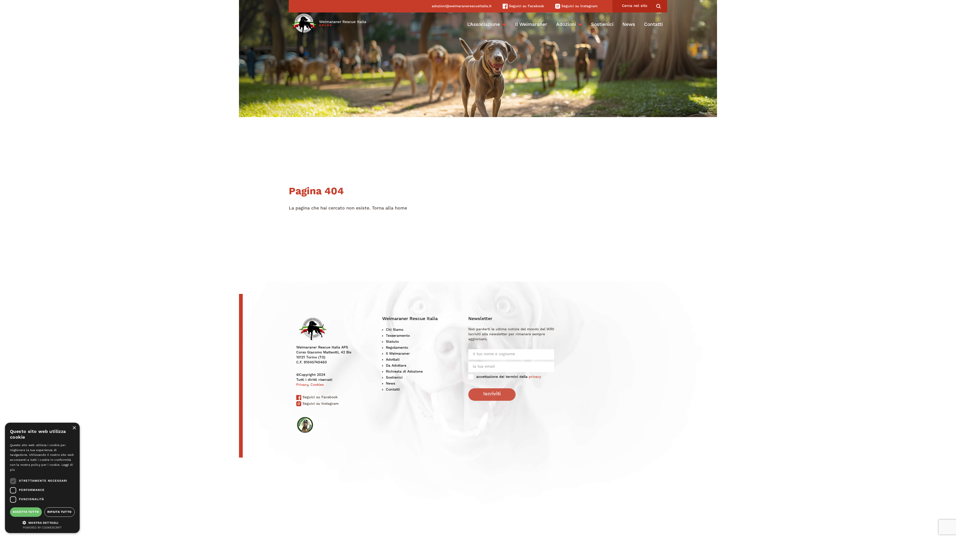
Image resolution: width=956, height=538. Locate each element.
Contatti (653, 24)
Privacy (302, 385)
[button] (42, 522)
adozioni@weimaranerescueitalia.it (461, 6)
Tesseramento (398, 335)
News (628, 24)
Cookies (317, 385)
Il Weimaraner (531, 24)
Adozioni (566, 24)
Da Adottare (396, 365)
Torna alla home (389, 208)
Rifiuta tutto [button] (59, 512)
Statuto (392, 341)
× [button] (74, 428)
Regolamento (397, 347)
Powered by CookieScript (42, 528)
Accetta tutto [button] (26, 512)
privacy (535, 377)
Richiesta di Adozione (404, 371)
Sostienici (602, 24)
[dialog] (42, 478)
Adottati (393, 359)
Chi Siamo (394, 330)
